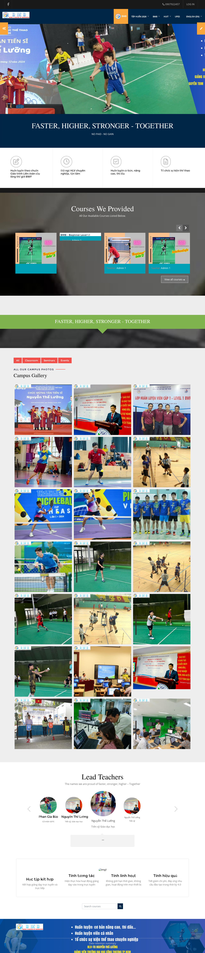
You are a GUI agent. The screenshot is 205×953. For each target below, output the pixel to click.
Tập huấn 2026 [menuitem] (138, 16)
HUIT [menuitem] (166, 16)
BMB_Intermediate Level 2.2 (166, 234)
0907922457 (172, 4)
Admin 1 (32, 240)
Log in (190, 4)
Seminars (49, 360)
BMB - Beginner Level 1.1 (30, 234)
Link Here (102, 410)
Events (65, 360)
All (17, 360)
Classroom (31, 360)
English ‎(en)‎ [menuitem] (192, 16)
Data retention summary (102, 950)
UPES (177, 16)
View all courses (173, 279)
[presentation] (179, 228)
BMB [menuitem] (155, 16)
